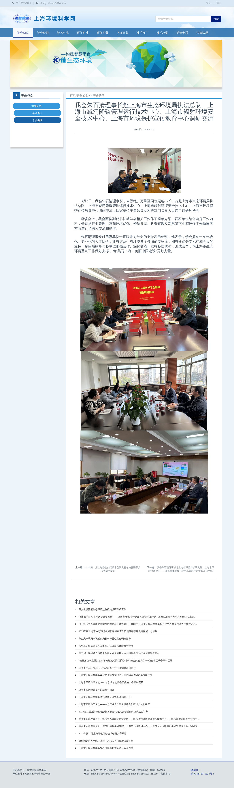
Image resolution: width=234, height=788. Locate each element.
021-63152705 (23, 3)
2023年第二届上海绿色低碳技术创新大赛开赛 (102, 733)
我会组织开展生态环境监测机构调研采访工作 (102, 609)
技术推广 (142, 32)
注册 (218, 3)
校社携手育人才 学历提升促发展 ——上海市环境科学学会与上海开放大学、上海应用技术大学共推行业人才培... (136, 616)
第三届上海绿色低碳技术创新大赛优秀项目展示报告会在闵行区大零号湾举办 (118, 653)
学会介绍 (43, 32)
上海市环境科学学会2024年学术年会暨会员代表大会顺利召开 (110, 682)
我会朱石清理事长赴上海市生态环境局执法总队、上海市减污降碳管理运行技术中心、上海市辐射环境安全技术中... (138, 718)
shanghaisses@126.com (53, 3)
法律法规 (202, 32)
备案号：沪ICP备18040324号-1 (202, 771)
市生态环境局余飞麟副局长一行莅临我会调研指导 (104, 638)
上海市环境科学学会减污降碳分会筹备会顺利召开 (104, 697)
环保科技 (82, 32)
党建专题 (182, 32)
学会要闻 (37, 120)
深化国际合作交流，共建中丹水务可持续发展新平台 (105, 740)
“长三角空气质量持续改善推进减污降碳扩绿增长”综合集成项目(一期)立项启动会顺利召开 (125, 660)
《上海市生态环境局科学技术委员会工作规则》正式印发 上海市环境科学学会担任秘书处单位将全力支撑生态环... (137, 624)
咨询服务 (122, 32)
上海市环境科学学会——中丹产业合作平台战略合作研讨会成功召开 (114, 704)
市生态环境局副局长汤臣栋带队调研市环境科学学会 (105, 645)
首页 (73, 95)
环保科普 (102, 32)
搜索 (216, 19)
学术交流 (63, 32)
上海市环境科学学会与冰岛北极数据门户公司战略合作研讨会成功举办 (115, 675)
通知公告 (36, 106)
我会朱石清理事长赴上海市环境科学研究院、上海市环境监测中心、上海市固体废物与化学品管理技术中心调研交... (138, 726)
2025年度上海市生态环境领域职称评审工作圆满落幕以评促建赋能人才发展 (117, 631)
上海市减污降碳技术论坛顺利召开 (96, 689)
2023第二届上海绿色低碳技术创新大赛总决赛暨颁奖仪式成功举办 (112, 569)
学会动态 (23, 32)
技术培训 (162, 32)
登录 (208, 3)
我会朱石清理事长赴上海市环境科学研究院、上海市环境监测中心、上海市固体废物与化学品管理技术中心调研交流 (181, 569)
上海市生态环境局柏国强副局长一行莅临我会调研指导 (107, 667)
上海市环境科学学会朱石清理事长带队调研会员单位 (105, 748)
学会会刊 (37, 113)
